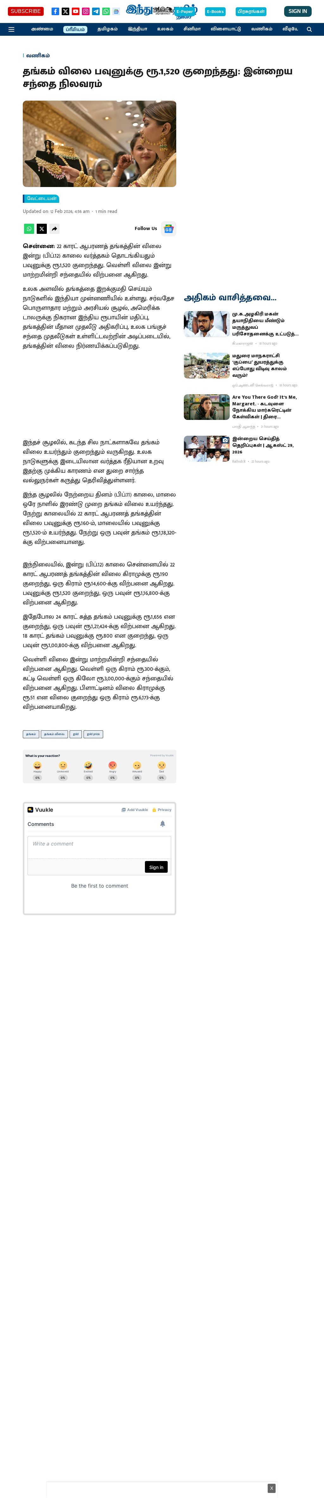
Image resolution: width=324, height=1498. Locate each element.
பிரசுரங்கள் (251, 12)
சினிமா (192, 29)
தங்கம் (31, 734)
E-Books (215, 12)
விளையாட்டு (226, 29)
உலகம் (165, 29)
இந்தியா (137, 29)
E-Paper (185, 12)
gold (75, 734)
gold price (93, 734)
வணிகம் (261, 29)
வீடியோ (292, 29)
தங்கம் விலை (54, 734)
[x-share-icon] (42, 232)
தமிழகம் (107, 29)
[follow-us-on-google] (168, 228)
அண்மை (42, 29)
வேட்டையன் (42, 199)
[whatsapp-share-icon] (29, 232)
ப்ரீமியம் (75, 30)
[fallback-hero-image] (207, 324)
